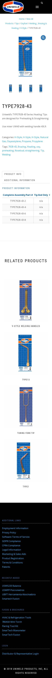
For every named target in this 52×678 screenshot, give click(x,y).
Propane (26, 141)
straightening (32, 150)
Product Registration (13, 558)
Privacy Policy (9, 532)
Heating (31, 146)
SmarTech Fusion (11, 634)
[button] (43, 37)
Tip (42, 150)
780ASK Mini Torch (12, 621)
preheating (8, 150)
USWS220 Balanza (11, 585)
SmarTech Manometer (14, 630)
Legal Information (11, 549)
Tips (17, 23)
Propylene (37, 141)
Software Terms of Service (16, 536)
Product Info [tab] (12, 174)
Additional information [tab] (19, 180)
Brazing (22, 146)
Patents (6, 566)
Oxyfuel (24, 23)
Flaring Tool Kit (10, 626)
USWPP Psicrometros (13, 590)
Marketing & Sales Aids (14, 554)
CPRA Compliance (11, 545)
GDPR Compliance (11, 541)
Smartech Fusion (10, 598)
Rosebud (19, 150)
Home (22, 19)
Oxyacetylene (14, 141)
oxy (38, 146)
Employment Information (15, 528)
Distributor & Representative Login (20, 653)
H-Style (23, 28)
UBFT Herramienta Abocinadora (18, 594)
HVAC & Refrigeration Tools (16, 617)
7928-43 (12, 146)
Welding (6, 154)
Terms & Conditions (12, 562)
